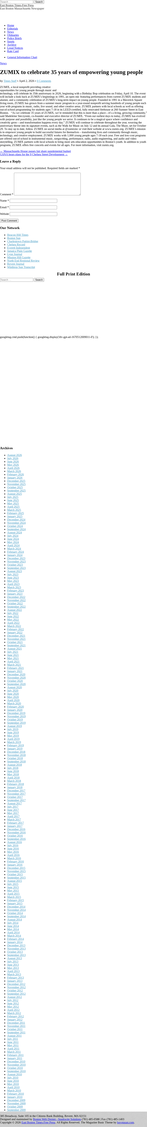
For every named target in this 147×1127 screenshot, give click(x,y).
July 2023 (12, 574)
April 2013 (13, 971)
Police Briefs (14, 38)
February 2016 (15, 861)
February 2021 (15, 667)
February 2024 (15, 551)
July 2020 (12, 690)
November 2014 (16, 909)
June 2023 (13, 577)
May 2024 (13, 542)
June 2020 (13, 693)
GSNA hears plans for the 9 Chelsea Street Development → (34, 154)
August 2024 (14, 532)
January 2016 (14, 864)
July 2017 (12, 806)
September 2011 (16, 1032)
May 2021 (13, 658)
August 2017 (14, 803)
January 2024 (14, 555)
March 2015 (14, 897)
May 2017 (13, 813)
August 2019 (14, 726)
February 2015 (15, 900)
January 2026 (14, 477)
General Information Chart (22, 57)
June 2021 (13, 655)
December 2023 (16, 558)
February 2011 (15, 1055)
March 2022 (14, 626)
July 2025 (12, 497)
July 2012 (12, 1000)
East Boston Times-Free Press (17, 5)
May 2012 (13, 1006)
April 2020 (13, 700)
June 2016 (13, 848)
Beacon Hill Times (17, 234)
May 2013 (13, 967)
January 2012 (14, 1019)
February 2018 (15, 784)
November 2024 (16, 522)
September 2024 (16, 529)
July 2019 (12, 729)
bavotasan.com (125, 1122)
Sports (10, 41)
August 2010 (14, 1074)
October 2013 (15, 951)
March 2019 (14, 742)
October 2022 (15, 603)
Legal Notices (15, 47)
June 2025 (13, 500)
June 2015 (13, 887)
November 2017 (16, 793)
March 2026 (14, 471)
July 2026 (12, 458)
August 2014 (14, 919)
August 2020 (14, 687)
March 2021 (14, 664)
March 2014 (14, 935)
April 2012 (13, 1009)
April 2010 (13, 1087)
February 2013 (15, 977)
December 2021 (16, 635)
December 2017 (16, 790)
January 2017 (14, 826)
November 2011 (16, 1026)
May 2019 (13, 735)
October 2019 (15, 719)
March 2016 (14, 858)
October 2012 (15, 990)
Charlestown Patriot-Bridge (22, 241)
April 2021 (13, 661)
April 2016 (13, 855)
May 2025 (13, 503)
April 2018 (13, 777)
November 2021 (16, 638)
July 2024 (12, 535)
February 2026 (15, 474)
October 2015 (15, 874)
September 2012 (16, 993)
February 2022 (15, 629)
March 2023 (14, 587)
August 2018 (14, 764)
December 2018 (16, 751)
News (10, 31)
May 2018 (13, 774)
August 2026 (14, 455)
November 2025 (16, 484)
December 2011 (16, 1022)
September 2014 (16, 916)
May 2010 (13, 1084)
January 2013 (14, 980)
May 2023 (13, 580)
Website (4, 213)
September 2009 (16, 1109)
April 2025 (13, 506)
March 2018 (14, 780)
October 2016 (15, 835)
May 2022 (13, 619)
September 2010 (16, 1071)
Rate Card (13, 51)
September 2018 (16, 761)
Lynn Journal (14, 254)
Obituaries (13, 35)
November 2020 (16, 677)
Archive (11, 44)
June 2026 (13, 461)
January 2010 (14, 1097)
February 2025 (15, 513)
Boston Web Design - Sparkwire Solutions (57, 1119)
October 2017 (15, 797)
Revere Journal (15, 263)
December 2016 (16, 829)
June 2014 (13, 926)
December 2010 (16, 1061)
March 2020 (14, 703)
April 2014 (13, 932)
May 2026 (13, 464)
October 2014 (15, 913)
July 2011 (12, 1038)
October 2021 (15, 642)
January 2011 (14, 1058)
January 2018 (14, 787)
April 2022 (13, 622)
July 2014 (12, 922)
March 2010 (14, 1090)
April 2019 (13, 738)
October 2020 (15, 680)
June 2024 (13, 538)
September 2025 (16, 490)
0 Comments (44, 80)
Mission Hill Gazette (18, 257)
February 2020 (15, 706)
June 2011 (13, 1042)
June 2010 (13, 1080)
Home (10, 25)
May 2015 (13, 890)
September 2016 (16, 838)
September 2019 (16, 722)
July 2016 (12, 845)
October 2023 (15, 564)
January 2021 (14, 671)
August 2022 (14, 609)
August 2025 (14, 493)
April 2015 (13, 893)
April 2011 (13, 1048)
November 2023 (16, 561)
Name (4, 200)
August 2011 (14, 1035)
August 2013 (14, 958)
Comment (6, 194)
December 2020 (16, 674)
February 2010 (15, 1093)
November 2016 (16, 832)
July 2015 (12, 884)
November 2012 (16, 987)
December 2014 (16, 906)
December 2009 (16, 1100)
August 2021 (14, 648)
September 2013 (16, 955)
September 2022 (16, 606)
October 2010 (15, 1067)
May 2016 (13, 851)
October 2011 (15, 1029)
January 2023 (14, 593)
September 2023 (16, 568)
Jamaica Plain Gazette (19, 250)
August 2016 (14, 842)
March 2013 (14, 974)
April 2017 (13, 816)
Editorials (12, 28)
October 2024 (15, 526)
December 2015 (16, 867)
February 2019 (15, 745)
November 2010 (16, 1064)
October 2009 (15, 1106)
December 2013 (16, 945)
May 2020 (13, 697)
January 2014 (14, 942)
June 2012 (13, 1003)
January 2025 (14, 516)
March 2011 (14, 1051)
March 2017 (14, 819)
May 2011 (13, 1045)
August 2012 (14, 997)
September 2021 (16, 645)
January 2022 (14, 632)
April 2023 (13, 584)
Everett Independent (18, 247)
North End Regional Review (23, 260)
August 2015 (14, 880)
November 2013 (16, 948)
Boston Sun (13, 238)
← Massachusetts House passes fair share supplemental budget (35, 151)
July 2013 (12, 961)
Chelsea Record (16, 244)
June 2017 (13, 809)
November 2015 (16, 871)
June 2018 (13, 771)
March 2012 (14, 1013)
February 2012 (15, 1016)
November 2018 (16, 755)
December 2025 (16, 480)
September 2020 (16, 684)
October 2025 (15, 487)
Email (4, 207)
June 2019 (13, 732)
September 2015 (16, 877)
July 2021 (12, 651)
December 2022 (16, 597)
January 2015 (14, 903)
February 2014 (15, 938)
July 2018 (12, 767)
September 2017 (16, 800)
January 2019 (14, 748)
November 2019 (16, 716)
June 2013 (13, 964)
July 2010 (12, 1077)
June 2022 (13, 616)
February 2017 (15, 822)
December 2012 (16, 984)
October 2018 (15, 758)
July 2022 (12, 613)
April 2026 (13, 468)
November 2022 (16, 600)
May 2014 (13, 929)
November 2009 (16, 1103)
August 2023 (14, 571)
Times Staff (10, 80)
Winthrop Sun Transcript (21, 267)
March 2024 (14, 548)
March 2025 (14, 509)
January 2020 (14, 709)
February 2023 (15, 590)
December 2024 (16, 519)
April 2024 (13, 545)
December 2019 (16, 713)
